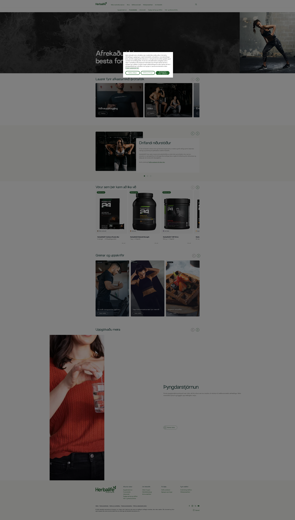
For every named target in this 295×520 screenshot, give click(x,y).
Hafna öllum (132, 73)
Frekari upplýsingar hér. (132, 68)
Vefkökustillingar (148, 72)
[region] (148, 65)
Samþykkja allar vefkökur (162, 73)
